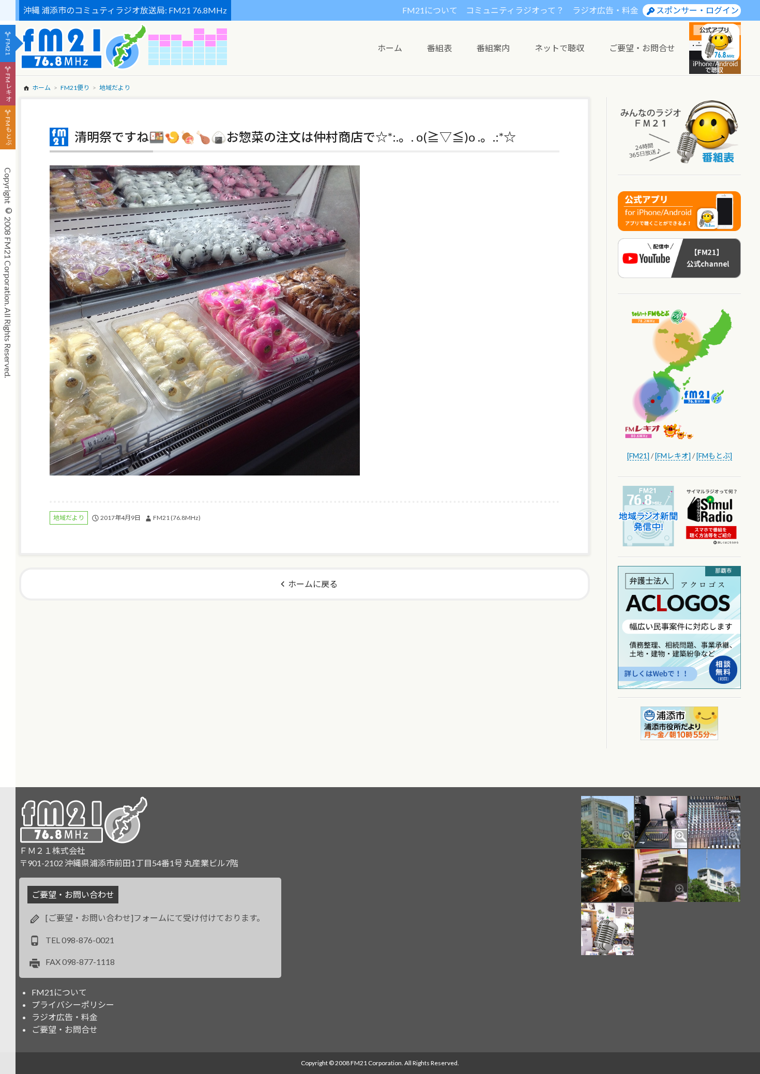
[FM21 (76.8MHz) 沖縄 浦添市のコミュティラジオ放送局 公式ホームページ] (83, 46)
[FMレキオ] (673, 455)
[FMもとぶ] (714, 455)
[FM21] (638, 455)
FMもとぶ (8, 131)
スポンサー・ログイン (697, 10)
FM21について (430, 10)
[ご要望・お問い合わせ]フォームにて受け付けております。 (155, 918)
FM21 (8, 47)
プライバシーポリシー (73, 1004)
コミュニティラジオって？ (515, 10)
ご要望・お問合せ (65, 1029)
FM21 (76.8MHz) (177, 517)
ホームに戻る (313, 584)
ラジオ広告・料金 (605, 10)
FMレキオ (8, 87)
